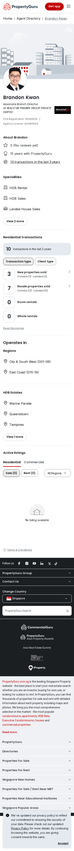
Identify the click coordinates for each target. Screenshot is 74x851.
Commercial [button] (34, 462)
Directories (10, 751)
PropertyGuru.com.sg (15, 681)
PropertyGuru (12, 742)
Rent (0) (30, 473)
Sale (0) (11, 473)
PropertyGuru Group (17, 573)
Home (7, 18)
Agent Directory (28, 18)
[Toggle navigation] (68, 6)
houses (39, 720)
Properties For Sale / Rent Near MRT (27, 789)
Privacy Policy (20, 828)
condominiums (11, 716)
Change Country (14, 591)
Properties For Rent (16, 770)
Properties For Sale (15, 761)
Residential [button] (12, 462)
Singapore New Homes (18, 780)
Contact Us (10, 581)
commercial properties (16, 724)
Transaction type (18, 261)
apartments (29, 716)
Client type (45, 261)
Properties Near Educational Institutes (29, 798)
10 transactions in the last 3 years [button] (35, 162)
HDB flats (44, 716)
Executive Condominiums (18, 720)
